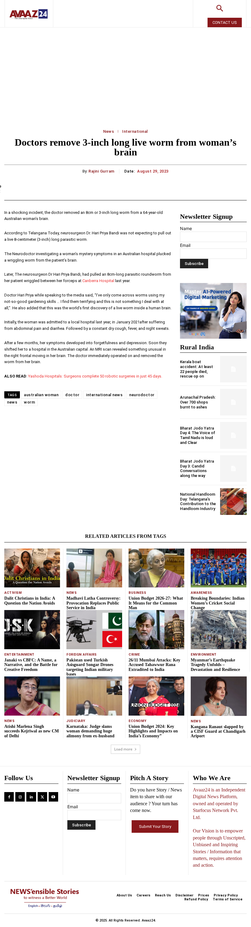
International (135, 131)
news (12, 402)
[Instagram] (20, 797)
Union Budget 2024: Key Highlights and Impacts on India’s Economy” (153, 731)
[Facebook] (9, 797)
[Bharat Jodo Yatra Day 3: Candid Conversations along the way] (233, 468)
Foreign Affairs (81, 654)
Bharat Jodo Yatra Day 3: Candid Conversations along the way (197, 468)
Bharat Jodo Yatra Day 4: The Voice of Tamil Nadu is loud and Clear (197, 435)
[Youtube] (53, 797)
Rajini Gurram (101, 171)
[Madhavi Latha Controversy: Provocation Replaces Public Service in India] (94, 568)
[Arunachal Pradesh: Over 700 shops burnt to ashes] (233, 402)
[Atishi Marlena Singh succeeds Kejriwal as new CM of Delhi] (32, 695)
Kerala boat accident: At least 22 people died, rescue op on (196, 368)
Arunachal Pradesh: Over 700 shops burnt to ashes (197, 402)
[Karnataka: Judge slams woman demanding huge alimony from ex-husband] (94, 695)
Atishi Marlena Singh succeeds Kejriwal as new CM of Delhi (31, 731)
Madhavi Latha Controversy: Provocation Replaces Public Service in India (93, 603)
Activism (13, 592)
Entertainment (19, 654)
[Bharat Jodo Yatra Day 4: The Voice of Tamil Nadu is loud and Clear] (233, 435)
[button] (220, 9)
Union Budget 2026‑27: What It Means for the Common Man (156, 603)
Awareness (201, 592)
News (108, 131)
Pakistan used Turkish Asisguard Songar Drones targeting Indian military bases (89, 667)
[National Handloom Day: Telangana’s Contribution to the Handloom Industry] (233, 501)
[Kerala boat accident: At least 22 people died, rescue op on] (233, 369)
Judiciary (75, 721)
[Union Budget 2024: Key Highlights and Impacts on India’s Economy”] (156, 695)
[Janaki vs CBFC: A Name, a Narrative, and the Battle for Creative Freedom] (32, 629)
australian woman (41, 395)
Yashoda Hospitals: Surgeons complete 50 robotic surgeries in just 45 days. (95, 376)
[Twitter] (42, 797)
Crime (134, 654)
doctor (72, 395)
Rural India (197, 347)
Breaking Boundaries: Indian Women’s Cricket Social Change (218, 603)
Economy (138, 721)
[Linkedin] (31, 797)
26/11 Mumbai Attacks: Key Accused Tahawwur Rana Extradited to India (154, 665)
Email (185, 245)
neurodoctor (142, 395)
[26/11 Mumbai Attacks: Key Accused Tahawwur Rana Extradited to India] (156, 629)
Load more (123, 749)
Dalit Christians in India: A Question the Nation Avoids (29, 600)
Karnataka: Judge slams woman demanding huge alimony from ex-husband (90, 731)
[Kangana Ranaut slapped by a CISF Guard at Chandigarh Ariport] (219, 696)
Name (186, 228)
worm (29, 402)
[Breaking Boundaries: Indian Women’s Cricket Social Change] (218, 568)
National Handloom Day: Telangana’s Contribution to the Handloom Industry (198, 501)
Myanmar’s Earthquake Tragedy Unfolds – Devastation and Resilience (215, 665)
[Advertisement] (125, 73)
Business (137, 592)
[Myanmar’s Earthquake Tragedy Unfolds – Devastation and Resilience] (218, 629)
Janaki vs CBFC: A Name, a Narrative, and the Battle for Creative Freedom (31, 665)
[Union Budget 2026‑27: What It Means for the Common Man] (156, 568)
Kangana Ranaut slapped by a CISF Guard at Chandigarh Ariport (218, 731)
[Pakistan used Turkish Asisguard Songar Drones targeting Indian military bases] (94, 629)
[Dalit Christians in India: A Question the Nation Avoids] (32, 568)
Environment (204, 654)
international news (104, 395)
